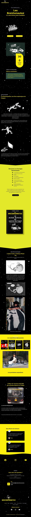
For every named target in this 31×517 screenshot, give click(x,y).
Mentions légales (15, 504)
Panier (15, 503)
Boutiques (11, 503)
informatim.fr (22, 514)
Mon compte (24, 503)
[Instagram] (15, 509)
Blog (8, 503)
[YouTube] (19, 509)
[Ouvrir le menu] (29, 1)
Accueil (5, 503)
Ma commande (19, 503)
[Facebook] (11, 509)
